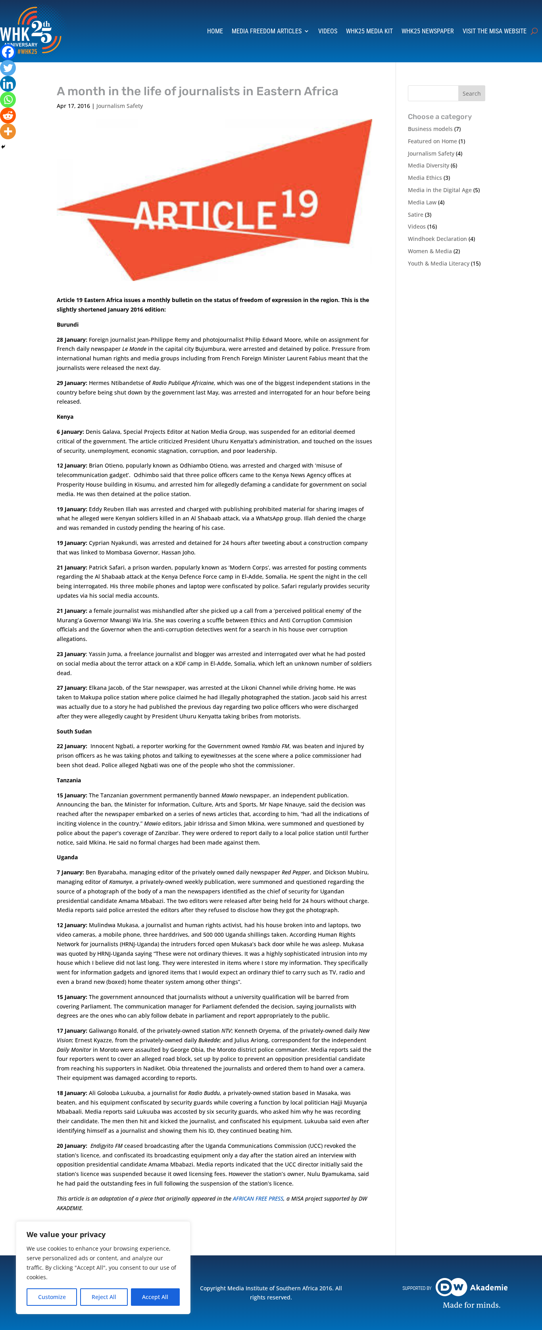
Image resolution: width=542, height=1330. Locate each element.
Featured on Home (432, 141)
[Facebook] (8, 52)
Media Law (422, 202)
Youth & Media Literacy (438, 263)
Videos (327, 31)
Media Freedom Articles (267, 31)
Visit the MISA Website (495, 31)
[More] (8, 131)
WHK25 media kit (369, 31)
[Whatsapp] (8, 100)
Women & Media (430, 251)
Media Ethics (425, 177)
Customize (52, 1297)
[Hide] (3, 147)
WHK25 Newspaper (428, 31)
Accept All (155, 1297)
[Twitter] (8, 68)
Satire (415, 214)
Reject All (104, 1297)
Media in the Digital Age (440, 190)
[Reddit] (8, 115)
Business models (430, 129)
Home (215, 31)
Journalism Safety (119, 106)
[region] (103, 1267)
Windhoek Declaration (437, 239)
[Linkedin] (8, 84)
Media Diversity (428, 165)
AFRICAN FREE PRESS (258, 1198)
